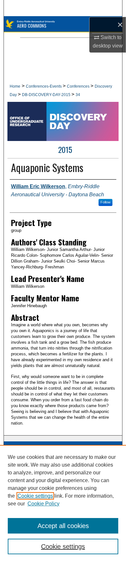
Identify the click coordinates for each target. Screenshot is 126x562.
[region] (63, 503)
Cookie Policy (43, 503)
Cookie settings (35, 496)
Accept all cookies (63, 525)
